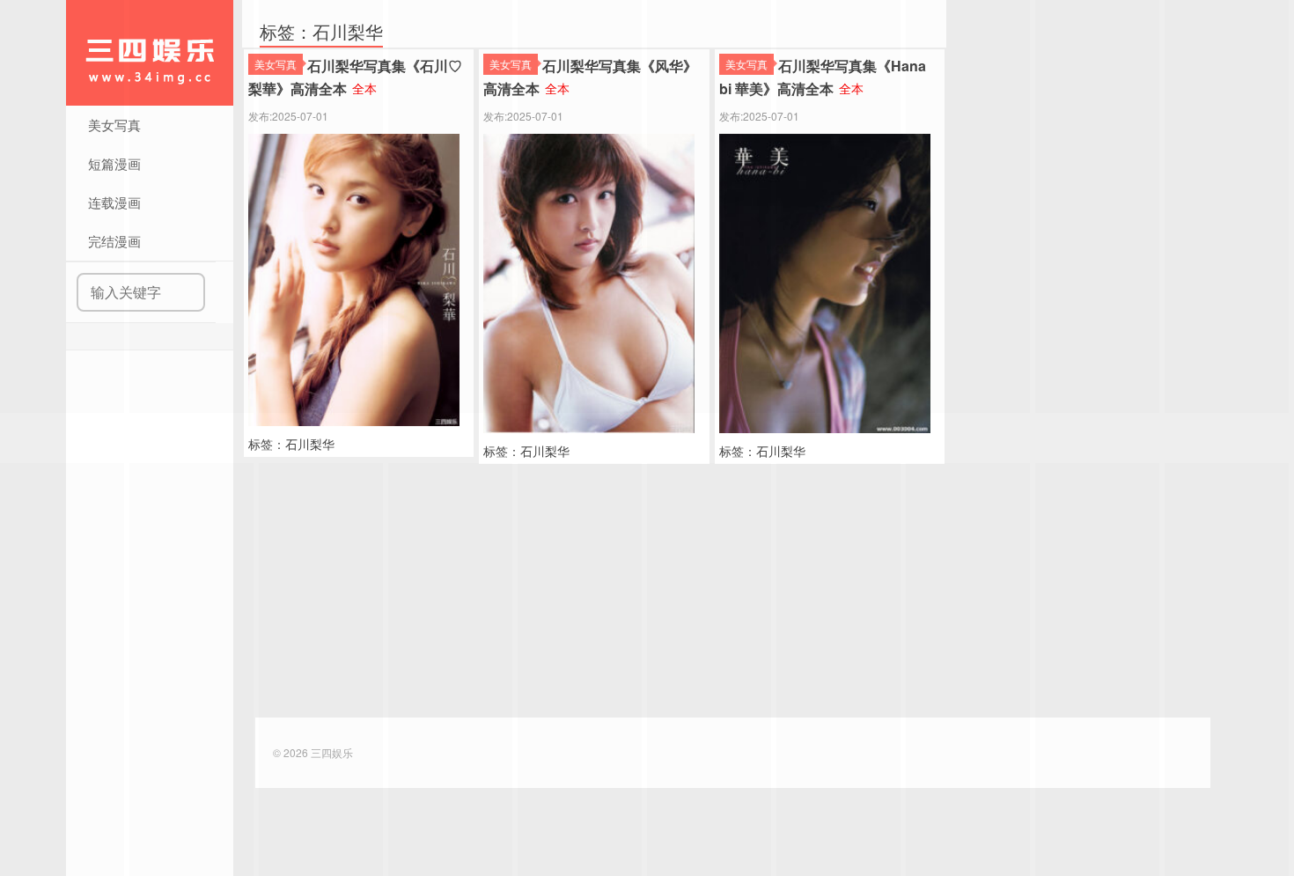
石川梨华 (310, 444)
